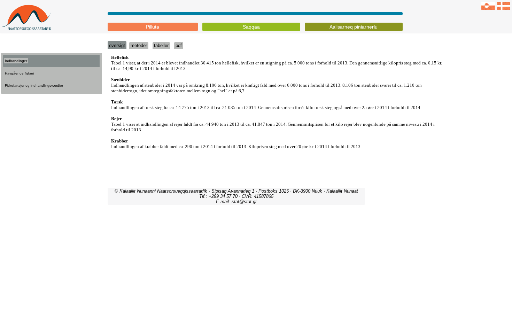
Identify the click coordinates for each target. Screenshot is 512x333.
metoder (139, 45)
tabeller (161, 45)
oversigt (117, 45)
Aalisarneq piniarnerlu (353, 27)
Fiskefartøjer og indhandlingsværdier (34, 85)
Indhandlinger (16, 61)
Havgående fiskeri (19, 73)
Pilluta (152, 27)
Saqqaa (251, 27)
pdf (179, 45)
